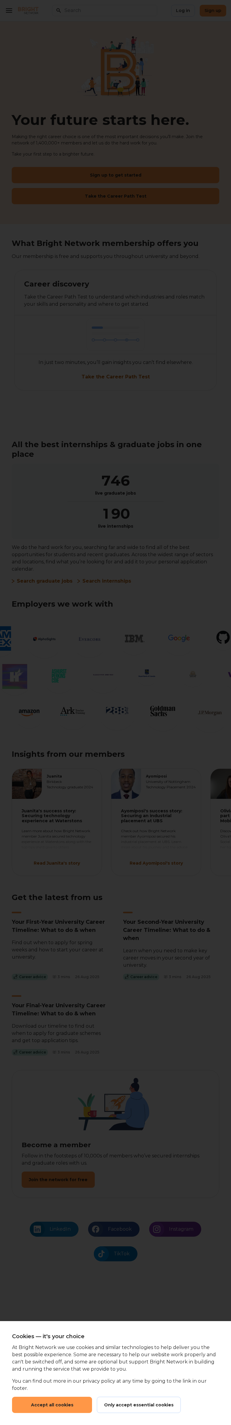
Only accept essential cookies (139, 1405)
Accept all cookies (52, 1405)
